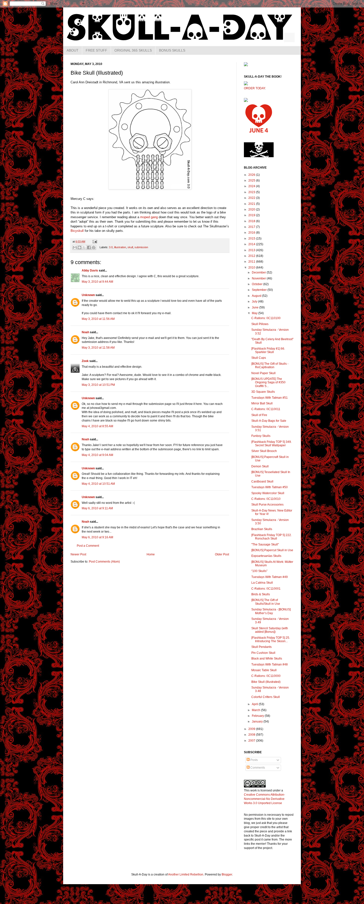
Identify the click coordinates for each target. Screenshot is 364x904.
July (255, 301)
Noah (85, 332)
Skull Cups (258, 358)
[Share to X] (84, 247)
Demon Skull (260, 466)
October (257, 284)
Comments (257, 767)
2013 (252, 250)
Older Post (222, 554)
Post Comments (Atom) (104, 561)
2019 (252, 215)
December (259, 272)
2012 (252, 256)
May (255, 313)
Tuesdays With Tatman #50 (269, 487)
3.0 (111, 247)
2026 (252, 175)
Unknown (88, 295)
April (255, 704)
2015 (252, 238)
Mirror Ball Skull (262, 403)
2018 (252, 221)
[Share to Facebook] (88, 247)
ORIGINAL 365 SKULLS (133, 50)
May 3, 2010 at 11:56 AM (98, 319)
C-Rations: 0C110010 (266, 499)
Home (151, 554)
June (255, 307)
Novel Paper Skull (263, 373)
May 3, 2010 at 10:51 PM (98, 385)
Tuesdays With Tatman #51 (269, 397)
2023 (252, 192)
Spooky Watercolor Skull (267, 493)
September (259, 290)
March (256, 710)
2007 (252, 740)
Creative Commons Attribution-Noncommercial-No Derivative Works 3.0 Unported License (264, 799)
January (257, 721)
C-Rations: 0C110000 (266, 676)
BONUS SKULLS (172, 50)
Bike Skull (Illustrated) (266, 682)
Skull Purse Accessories (267, 504)
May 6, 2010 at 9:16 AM (97, 537)
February (258, 716)
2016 (252, 232)
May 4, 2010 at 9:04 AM (97, 455)
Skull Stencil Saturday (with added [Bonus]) (269, 630)
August (257, 296)
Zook (85, 361)
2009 (252, 729)
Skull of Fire (259, 415)
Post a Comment (88, 545)
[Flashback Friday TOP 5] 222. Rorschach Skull (271, 536)
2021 (252, 204)
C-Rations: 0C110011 (265, 409)
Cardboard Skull (262, 481)
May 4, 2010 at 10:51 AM (98, 483)
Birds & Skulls (260, 594)
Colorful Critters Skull (265, 697)
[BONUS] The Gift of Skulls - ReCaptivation (269, 365)
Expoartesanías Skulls (266, 556)
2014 (252, 244)
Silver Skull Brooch (264, 451)
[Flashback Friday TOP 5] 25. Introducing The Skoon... (270, 639)
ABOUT (72, 50)
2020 (252, 209)
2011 (252, 261)
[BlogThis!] (79, 247)
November (259, 278)
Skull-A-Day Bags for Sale (268, 420)
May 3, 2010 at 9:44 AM (97, 281)
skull (130, 247)
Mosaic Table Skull (264, 670)
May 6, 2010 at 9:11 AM (97, 508)
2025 (252, 180)
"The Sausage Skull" (265, 544)
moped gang (149, 217)
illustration (120, 247)
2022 (252, 198)
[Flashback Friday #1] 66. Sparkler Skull (268, 350)
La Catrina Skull (262, 582)
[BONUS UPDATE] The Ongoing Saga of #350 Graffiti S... (268, 382)
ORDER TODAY (254, 88)
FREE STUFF (96, 50)
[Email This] (74, 247)
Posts (254, 760)
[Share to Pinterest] (93, 247)
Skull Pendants (261, 647)
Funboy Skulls (260, 436)
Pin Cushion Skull (263, 653)
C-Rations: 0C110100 (266, 318)
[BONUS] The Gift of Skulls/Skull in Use (265, 601)
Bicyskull (77, 231)
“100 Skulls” (259, 571)
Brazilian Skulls (261, 529)
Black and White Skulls (266, 658)
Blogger (227, 874)
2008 (252, 734)
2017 (252, 227)
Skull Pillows (259, 324)
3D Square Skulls (263, 391)
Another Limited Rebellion (185, 874)
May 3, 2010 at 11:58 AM (98, 347)
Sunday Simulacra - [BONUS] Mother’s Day (271, 611)
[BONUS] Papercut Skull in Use (272, 550)
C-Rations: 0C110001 (266, 588)
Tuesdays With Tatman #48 (269, 664)
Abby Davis (90, 270)
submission (141, 247)
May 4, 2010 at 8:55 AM (97, 426)
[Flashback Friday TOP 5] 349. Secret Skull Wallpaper (271, 443)
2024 (252, 186)
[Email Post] (94, 241)
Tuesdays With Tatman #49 (269, 577)
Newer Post (78, 554)
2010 (252, 267)
